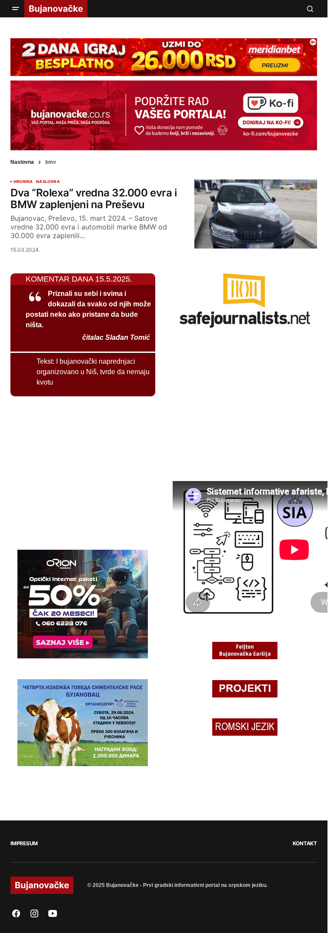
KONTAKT (305, 843)
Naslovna (22, 162)
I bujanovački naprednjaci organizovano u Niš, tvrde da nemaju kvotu (93, 372)
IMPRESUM (24, 843)
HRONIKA (23, 181)
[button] (15, 8)
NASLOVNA (48, 181)
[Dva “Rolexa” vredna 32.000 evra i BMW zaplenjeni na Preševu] (255, 214)
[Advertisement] (75, 471)
